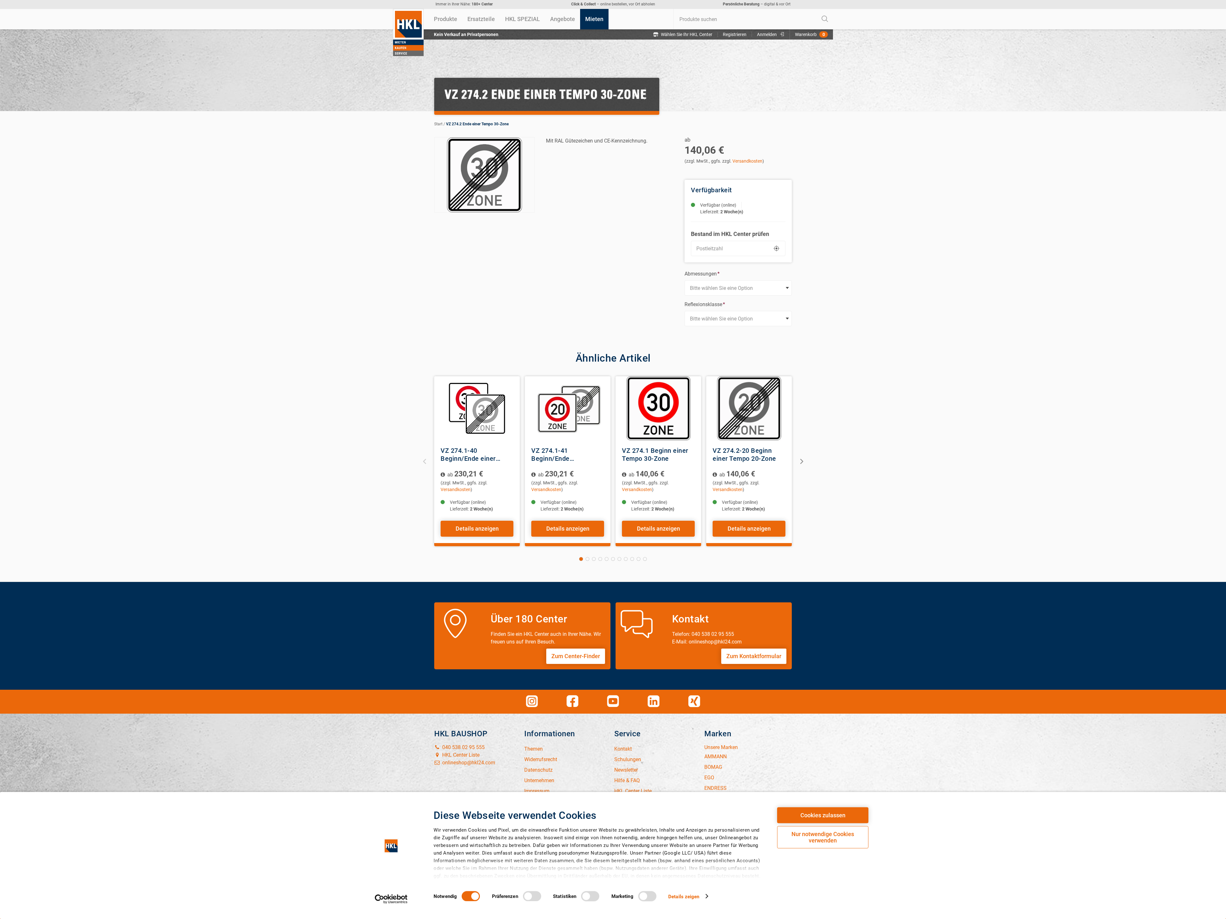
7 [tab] (619, 559)
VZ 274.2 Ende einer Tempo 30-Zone (477, 124)
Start (438, 124)
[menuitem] (445, 19)
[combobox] (753, 19)
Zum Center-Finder (575, 656)
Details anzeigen (477, 528)
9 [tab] (632, 559)
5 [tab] (607, 559)
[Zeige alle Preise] (443, 475)
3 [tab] (594, 559)
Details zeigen (683, 896)
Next (801, 461)
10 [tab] (638, 559)
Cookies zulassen (822, 815)
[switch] (532, 896)
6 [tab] (613, 559)
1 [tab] (581, 559)
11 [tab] (645, 559)
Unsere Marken (721, 747)
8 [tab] (626, 559)
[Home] (408, 32)
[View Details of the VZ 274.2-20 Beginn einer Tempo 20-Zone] (749, 408)
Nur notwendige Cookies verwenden (822, 837)
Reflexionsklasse (705, 304)
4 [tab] (600, 559)
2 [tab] (587, 559)
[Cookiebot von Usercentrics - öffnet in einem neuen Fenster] (391, 899)
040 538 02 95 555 (463, 747)
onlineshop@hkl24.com (468, 763)
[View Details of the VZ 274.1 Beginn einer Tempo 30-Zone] (658, 408)
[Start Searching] (825, 19)
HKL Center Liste (460, 755)
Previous (425, 461)
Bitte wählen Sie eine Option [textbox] (721, 288)
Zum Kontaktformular (753, 656)
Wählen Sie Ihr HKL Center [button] (686, 34)
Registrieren (734, 34)
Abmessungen (702, 274)
